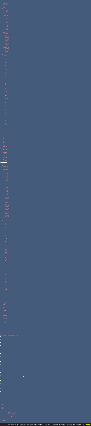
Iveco (5, 116)
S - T (3, 127)
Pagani (5, 94)
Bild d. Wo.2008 (7, 211)
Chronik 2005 (6, 190)
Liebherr (4, 141)
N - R (3, 92)
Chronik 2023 (6, 12)
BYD (5, 230)
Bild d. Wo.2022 (7, 36)
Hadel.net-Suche (5, 6)
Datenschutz (3, 421)
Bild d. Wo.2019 (7, 39)
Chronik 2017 (6, 17)
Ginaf (5, 113)
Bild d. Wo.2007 (7, 49)
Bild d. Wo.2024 (7, 197)
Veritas (5, 104)
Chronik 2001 (6, 193)
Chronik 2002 (6, 30)
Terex (4, 145)
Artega (5, 61)
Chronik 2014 (6, 182)
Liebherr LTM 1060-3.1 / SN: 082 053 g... (12, 413)
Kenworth (6, 280)
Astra (5, 110)
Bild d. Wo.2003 (7, 215)
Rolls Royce (6, 98)
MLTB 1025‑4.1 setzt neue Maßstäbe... (12, 412)
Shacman (6, 291)
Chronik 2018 (6, 179)
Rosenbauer (6, 126)
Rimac (5, 97)
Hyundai (6, 76)
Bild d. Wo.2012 (7, 45)
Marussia (6, 248)
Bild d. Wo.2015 (7, 42)
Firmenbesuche (5, 152)
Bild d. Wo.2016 (7, 204)
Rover (5, 99)
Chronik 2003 (6, 29)
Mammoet (4, 143)
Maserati (6, 86)
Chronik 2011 (6, 22)
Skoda (5, 101)
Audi (5, 63)
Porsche (6, 96)
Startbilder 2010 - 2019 (6, 38)
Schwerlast (4, 313)
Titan (5, 132)
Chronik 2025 (6, 10)
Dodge (5, 71)
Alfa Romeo (6, 59)
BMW (5, 65)
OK (87, 424)
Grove (4, 140)
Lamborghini (6, 244)
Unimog (6, 133)
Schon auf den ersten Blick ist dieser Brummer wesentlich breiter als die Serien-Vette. (11, 335)
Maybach (6, 87)
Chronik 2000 (6, 31)
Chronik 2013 (6, 20)
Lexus (5, 83)
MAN (5, 120)
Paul (5, 125)
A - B (3, 58)
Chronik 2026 (6, 9)
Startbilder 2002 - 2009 (6, 47)
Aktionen (4, 158)
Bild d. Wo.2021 (7, 37)
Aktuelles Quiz (5, 55)
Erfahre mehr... (3, 425)
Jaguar (5, 240)
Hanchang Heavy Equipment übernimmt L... (12, 416)
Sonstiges (4, 154)
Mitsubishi (6, 91)
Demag (4, 138)
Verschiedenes (5, 160)
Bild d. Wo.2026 (7, 33)
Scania (5, 128)
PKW (3, 156)
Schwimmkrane (5, 149)
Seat (5, 100)
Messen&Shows (5, 151)
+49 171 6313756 (42, 161)
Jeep (5, 78)
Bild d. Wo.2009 (7, 48)
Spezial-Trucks (6, 299)
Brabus (5, 66)
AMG (5, 60)
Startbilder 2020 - (5, 32)
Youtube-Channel (49, 161)
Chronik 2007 (6, 26)
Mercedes (6, 89)
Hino (5, 114)
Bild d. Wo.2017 (7, 41)
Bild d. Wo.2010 (7, 46)
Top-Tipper (4, 56)
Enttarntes (4, 219)
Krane (4, 320)
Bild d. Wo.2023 (7, 35)
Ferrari (5, 72)
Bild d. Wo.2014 (7, 43)
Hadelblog (3, 407)
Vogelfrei (3, 408)
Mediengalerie (4, 406)
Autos (2, 404)
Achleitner (6, 109)
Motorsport (4, 153)
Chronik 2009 (6, 24)
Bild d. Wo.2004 (7, 52)
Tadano (4, 144)
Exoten (5, 269)
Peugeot (6, 95)
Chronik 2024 (6, 11)
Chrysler (6, 233)
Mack (5, 118)
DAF (5, 273)
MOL (5, 284)
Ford (5, 74)
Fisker (5, 73)
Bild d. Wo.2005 (7, 51)
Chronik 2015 (6, 19)
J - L (3, 77)
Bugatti (5, 67)
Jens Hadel (37, 161)
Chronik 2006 (6, 27)
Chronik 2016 (6, 18)
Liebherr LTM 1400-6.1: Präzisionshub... (12, 415)
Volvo (5, 105)
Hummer (6, 75)
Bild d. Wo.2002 (7, 53)
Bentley (6, 226)
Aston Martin (6, 62)
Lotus (5, 84)
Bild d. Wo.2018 (7, 40)
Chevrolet (6, 70)
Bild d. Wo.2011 (7, 208)
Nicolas (6, 123)
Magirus (6, 119)
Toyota (5, 266)
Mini (5, 90)
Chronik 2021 (6, 13)
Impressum (4, 7)
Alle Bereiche (5, 155)
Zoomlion (4, 147)
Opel (5, 93)
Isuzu (5, 115)
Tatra (5, 131)
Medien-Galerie (5, 5)
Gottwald (4, 302)
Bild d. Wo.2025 (7, 34)
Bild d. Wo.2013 (7, 44)
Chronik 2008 (6, 25)
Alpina (5, 222)
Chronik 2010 (6, 23)
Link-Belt (4, 142)
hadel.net (3, 397)
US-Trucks (6, 136)
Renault (6, 259)
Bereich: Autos (4, 398)
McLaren (6, 251)
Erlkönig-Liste (5, 4)
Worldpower (4, 309)
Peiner (4, 306)
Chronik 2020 (6, 14)
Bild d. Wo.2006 (7, 50)
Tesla (5, 103)
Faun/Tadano (5, 139)
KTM (5, 81)
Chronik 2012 (6, 21)
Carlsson (6, 69)
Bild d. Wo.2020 (7, 200)
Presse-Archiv (5, 168)
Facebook (54, 161)
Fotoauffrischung (5, 3)
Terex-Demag (5, 146)
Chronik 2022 (6, 175)
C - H (3, 68)
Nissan (5, 255)
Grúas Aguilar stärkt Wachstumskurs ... (12, 414)
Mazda (5, 88)
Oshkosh (6, 124)
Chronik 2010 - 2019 (5, 15)
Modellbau (4, 159)
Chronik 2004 (6, 28)
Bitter (5, 64)
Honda (5, 237)
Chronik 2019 (6, 16)
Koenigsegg (6, 79)
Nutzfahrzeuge (5, 157)
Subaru (6, 102)
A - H (3, 108)
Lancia (5, 82)
